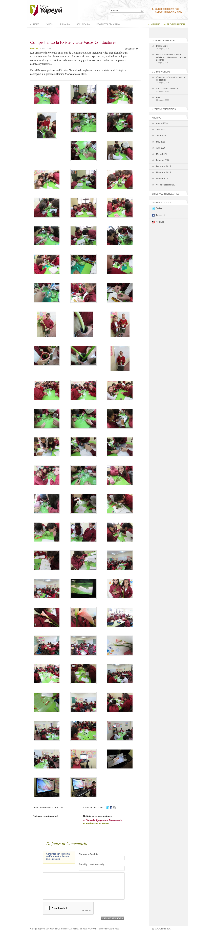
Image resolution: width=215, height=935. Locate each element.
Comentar (130, 49)
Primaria (65, 24)
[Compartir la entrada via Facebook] (111, 807)
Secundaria (83, 24)
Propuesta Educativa (108, 24)
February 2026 (162, 160)
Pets (162, 98)
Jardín (49, 24)
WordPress (114, 929)
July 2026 (160, 129)
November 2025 (163, 172)
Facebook (160, 215)
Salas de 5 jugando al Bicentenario (104, 820)
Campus (155, 24)
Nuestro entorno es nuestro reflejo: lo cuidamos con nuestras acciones (171, 59)
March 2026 (161, 154)
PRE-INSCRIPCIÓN (176, 24)
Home (36, 24)
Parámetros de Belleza (97, 823)
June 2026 (161, 135)
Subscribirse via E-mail (168, 12)
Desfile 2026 (162, 47)
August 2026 (162, 123)
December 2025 (163, 166)
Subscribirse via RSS (167, 9)
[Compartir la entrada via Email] (114, 807)
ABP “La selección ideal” (167, 89)
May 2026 (160, 142)
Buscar (142, 11)
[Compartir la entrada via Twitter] (107, 807)
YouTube (160, 222)
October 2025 (162, 178)
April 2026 (160, 148)
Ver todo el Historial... (165, 185)
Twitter (159, 208)
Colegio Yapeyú (46, 10)
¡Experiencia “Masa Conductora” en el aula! (170, 80)
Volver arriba (162, 929)
